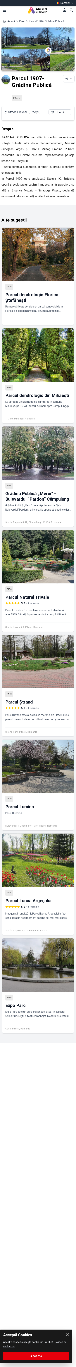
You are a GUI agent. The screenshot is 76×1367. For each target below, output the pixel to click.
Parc (22, 21)
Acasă (11, 21)
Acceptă (36, 1356)
